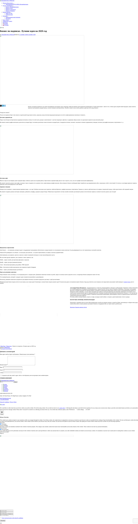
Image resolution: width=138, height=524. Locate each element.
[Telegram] (5, 106)
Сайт (1, 372)
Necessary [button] (2, 422)
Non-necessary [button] (3, 428)
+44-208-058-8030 (4, 399)
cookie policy (62, 408)
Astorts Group (127, 282)
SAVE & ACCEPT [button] (4, 432)
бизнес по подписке (7, 348)
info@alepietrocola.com (5, 398)
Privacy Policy (13, 402)
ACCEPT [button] (88, 409)
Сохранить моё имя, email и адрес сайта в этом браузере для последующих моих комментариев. (25, 375)
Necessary (4, 424)
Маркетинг (9, 346)
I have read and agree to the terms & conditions (12, 518)
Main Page (3, 346)
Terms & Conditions (4, 402)
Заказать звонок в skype (81, 307)
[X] (1, 106)
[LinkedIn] (3, 106)
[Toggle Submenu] (13, 3)
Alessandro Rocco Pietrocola (8, 34)
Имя (1, 367)
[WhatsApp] (2, 404)
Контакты (72, 307)
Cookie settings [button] (80, 409)
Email (2, 370)
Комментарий (4, 364)
